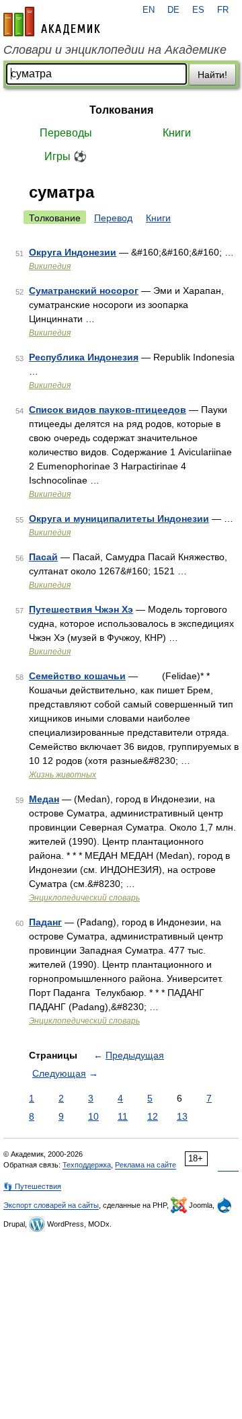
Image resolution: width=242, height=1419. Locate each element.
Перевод (113, 218)
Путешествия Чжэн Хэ (81, 609)
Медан (44, 799)
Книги (177, 133)
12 (152, 1116)
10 (93, 1116)
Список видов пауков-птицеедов (107, 409)
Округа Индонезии (72, 252)
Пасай (43, 556)
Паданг (45, 922)
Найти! (212, 74)
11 (123, 1116)
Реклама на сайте (145, 1165)
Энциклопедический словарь (84, 898)
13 (182, 1116)
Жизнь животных (62, 774)
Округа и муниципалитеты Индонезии (119, 518)
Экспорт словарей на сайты (51, 1205)
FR (223, 10)
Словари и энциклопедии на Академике (115, 49)
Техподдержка (87, 1165)
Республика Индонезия (83, 357)
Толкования (121, 110)
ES (198, 10)
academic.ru (51, 21)
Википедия (50, 266)
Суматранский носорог (83, 290)
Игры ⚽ (65, 156)
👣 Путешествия (32, 1186)
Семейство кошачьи (77, 675)
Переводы (66, 133)
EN (149, 10)
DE (173, 10)
